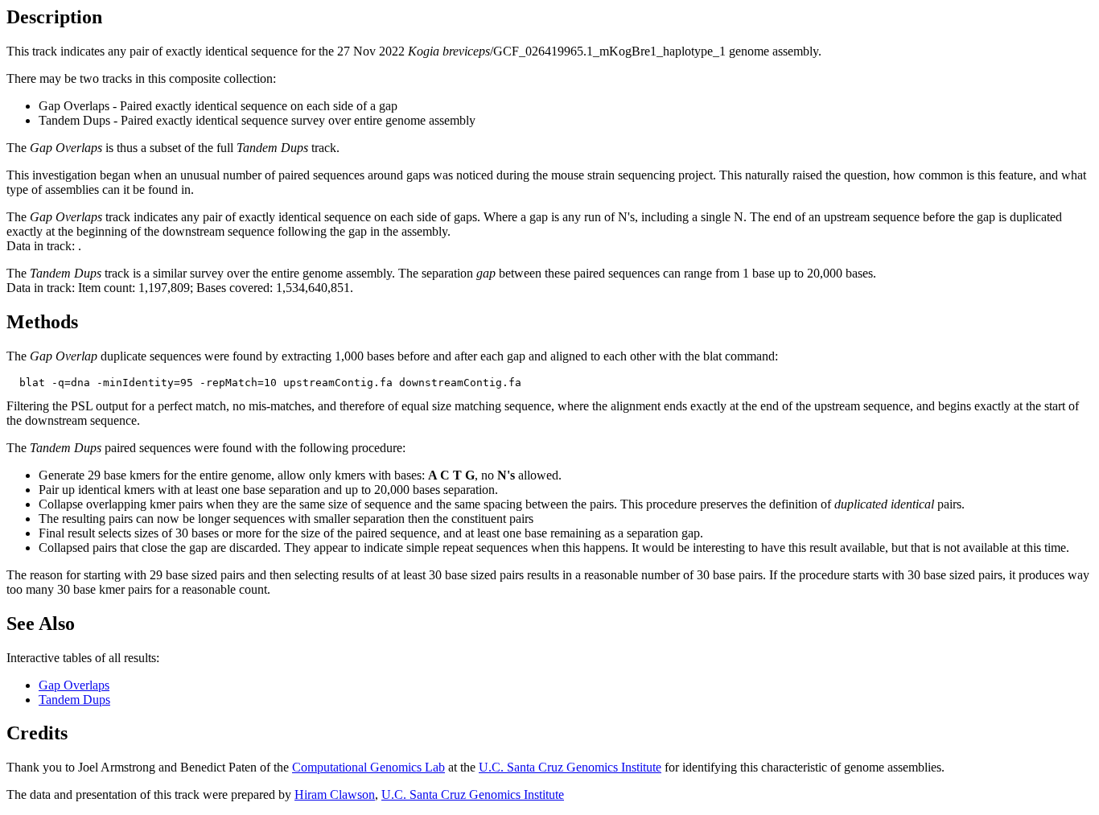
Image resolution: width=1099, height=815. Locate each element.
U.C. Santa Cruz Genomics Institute (570, 767)
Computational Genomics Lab (368, 767)
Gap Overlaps (74, 685)
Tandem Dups (74, 699)
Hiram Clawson (334, 794)
